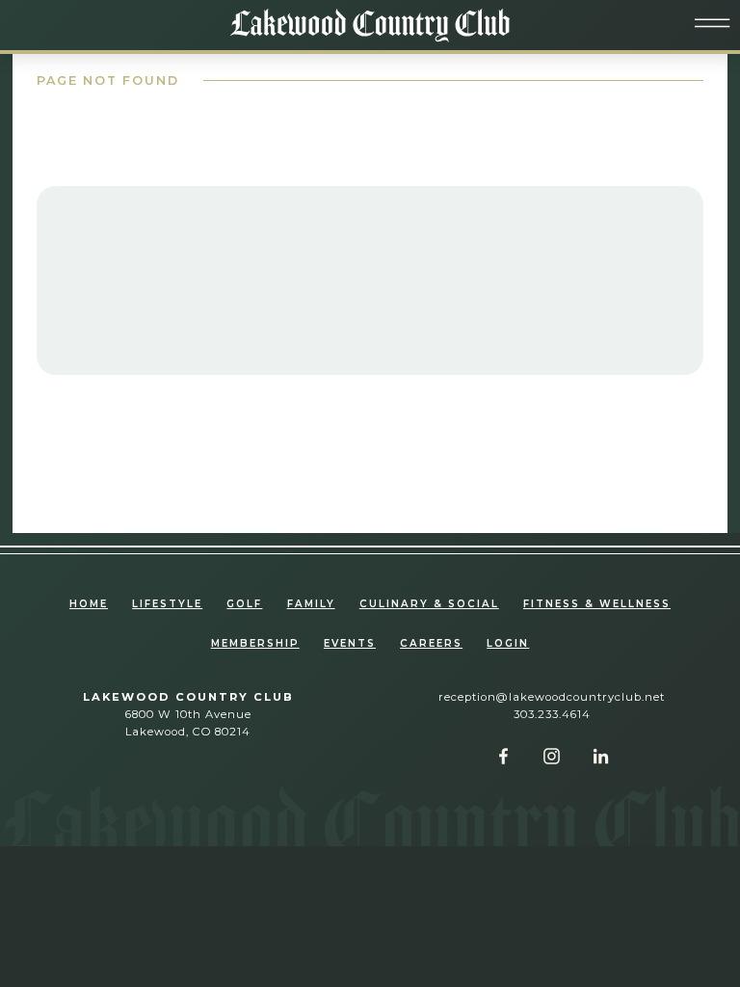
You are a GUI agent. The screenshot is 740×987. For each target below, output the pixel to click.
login (508, 643)
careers (431, 643)
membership (255, 643)
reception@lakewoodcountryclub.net (551, 697)
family (311, 604)
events (350, 643)
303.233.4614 (552, 714)
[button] (712, 24)
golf (244, 604)
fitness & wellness (597, 604)
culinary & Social (429, 604)
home (88, 604)
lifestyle (167, 604)
